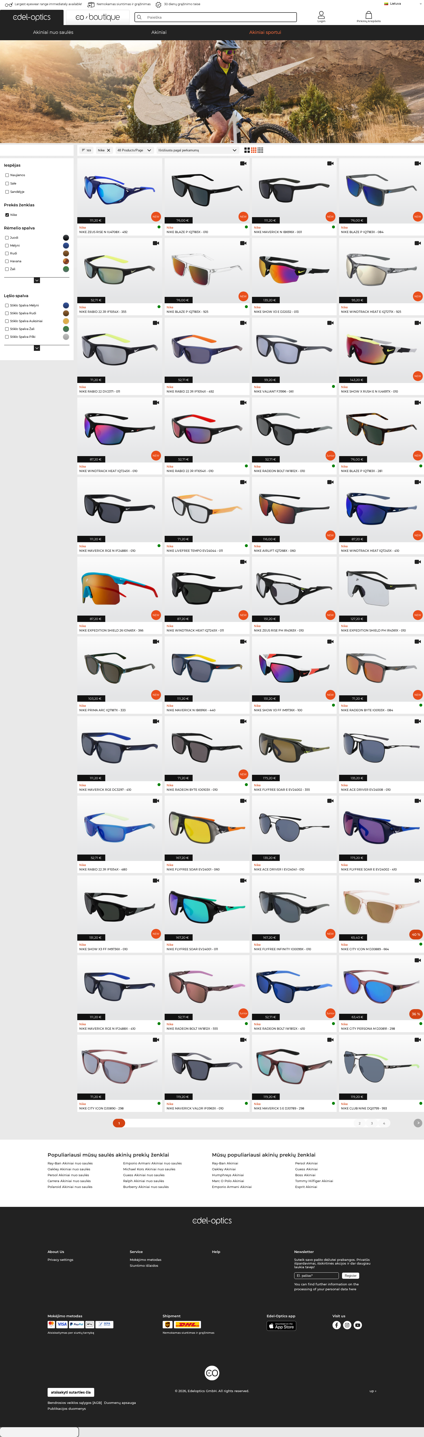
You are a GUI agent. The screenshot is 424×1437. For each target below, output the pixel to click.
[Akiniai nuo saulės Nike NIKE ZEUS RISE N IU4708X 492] (119, 188)
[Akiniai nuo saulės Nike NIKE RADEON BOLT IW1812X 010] (294, 427)
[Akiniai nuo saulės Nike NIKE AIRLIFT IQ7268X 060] (294, 507)
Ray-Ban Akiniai (225, 1163)
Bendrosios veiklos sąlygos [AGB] (75, 1403)
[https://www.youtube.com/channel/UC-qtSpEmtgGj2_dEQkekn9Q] (358, 1326)
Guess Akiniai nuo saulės (144, 1175)
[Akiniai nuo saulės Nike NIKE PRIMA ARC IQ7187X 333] (119, 666)
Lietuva (395, 3)
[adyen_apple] (89, 1324)
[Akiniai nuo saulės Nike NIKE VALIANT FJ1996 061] (294, 348)
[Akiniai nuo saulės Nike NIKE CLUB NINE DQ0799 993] (381, 1065)
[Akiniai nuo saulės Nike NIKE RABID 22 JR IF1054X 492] (207, 348)
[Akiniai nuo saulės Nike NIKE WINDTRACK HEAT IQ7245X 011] (207, 587)
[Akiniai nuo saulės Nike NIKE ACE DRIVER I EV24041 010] (294, 826)
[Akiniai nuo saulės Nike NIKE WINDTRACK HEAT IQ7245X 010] (119, 427)
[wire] (104, 1324)
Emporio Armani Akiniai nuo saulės (152, 1163)
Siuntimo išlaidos (144, 1265)
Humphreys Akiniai (228, 1175)
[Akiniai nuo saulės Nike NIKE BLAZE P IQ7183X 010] (207, 188)
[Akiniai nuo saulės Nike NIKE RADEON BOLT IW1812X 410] (294, 985)
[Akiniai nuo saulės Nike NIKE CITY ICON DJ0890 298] (119, 1065)
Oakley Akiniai (224, 1169)
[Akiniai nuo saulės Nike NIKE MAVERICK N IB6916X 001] (294, 188)
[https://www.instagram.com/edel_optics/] (347, 1326)
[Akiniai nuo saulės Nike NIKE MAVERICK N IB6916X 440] (207, 666)
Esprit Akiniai (306, 1187)
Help (216, 1252)
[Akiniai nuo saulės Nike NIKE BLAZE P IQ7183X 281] (381, 427)
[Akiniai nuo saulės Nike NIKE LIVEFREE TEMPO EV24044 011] (207, 507)
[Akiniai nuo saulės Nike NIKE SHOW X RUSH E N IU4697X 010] (381, 348)
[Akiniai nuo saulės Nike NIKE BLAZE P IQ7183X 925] (207, 268)
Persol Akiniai (306, 1163)
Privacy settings (60, 1260)
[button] (32, 17)
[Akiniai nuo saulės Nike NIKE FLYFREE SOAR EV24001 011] (207, 905)
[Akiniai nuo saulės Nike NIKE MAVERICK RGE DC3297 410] (119, 746)
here (352, 1289)
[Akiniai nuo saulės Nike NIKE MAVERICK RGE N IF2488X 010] (119, 507)
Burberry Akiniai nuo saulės (146, 1187)
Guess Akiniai (306, 1169)
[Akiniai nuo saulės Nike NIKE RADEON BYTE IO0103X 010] (207, 746)
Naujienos (17, 175)
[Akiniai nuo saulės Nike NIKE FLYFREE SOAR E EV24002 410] (381, 826)
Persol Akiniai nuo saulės (68, 1175)
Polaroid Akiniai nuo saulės (70, 1187)
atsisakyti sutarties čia (71, 1392)
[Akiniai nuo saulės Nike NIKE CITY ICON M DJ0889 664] (381, 905)
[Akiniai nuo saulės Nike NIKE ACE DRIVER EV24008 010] (381, 746)
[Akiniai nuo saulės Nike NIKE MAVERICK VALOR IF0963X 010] (207, 1065)
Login (321, 21)
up (372, 1391)
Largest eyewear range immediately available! (48, 4)
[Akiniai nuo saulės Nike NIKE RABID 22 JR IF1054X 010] (207, 427)
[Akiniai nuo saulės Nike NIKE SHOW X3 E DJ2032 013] (294, 268)
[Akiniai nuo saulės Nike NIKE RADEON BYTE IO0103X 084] (381, 666)
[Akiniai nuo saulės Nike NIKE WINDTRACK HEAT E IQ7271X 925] (381, 268)
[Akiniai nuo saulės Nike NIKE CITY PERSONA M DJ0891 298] (381, 985)
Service (136, 1252)
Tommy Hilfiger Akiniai (314, 1181)
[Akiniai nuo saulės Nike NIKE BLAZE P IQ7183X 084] (381, 188)
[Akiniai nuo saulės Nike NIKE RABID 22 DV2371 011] (119, 348)
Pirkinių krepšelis (369, 21)
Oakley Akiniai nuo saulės (69, 1169)
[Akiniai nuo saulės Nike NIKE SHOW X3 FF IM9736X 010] (119, 905)
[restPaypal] (76, 1324)
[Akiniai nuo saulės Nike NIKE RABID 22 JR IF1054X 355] (119, 268)
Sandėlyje (17, 192)
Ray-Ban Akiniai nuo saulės (70, 1163)
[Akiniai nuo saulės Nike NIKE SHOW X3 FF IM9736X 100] (294, 666)
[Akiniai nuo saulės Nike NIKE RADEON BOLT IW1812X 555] (207, 985)
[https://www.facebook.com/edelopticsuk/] (336, 1326)
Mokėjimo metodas (145, 1260)
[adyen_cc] (51, 1324)
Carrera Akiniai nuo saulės (69, 1181)
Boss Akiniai (305, 1175)
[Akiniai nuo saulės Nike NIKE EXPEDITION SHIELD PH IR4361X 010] (381, 587)
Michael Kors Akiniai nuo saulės (149, 1169)
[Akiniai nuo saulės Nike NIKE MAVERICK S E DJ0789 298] (294, 1065)
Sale (13, 183)
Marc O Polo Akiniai (228, 1181)
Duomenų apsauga (120, 1403)
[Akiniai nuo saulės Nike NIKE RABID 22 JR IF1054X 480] (119, 826)
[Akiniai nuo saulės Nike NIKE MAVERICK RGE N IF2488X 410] (119, 985)
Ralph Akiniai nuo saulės (143, 1181)
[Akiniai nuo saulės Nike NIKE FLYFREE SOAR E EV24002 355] (294, 746)
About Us (56, 1252)
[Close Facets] (37, 150)
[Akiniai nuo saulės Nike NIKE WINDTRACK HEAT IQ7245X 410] (381, 507)
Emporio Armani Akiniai (232, 1187)
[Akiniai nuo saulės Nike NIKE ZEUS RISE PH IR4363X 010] (294, 587)
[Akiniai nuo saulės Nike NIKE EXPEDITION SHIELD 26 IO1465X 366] (119, 587)
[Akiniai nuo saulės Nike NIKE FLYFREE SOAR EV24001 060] (207, 826)
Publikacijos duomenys (67, 1409)
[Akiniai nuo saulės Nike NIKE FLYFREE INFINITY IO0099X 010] (294, 905)
